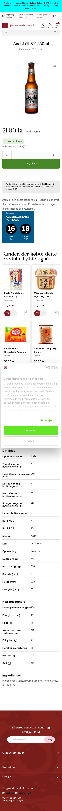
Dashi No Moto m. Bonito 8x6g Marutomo (14, 296)
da (56, 16)
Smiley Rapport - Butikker (13, 798)
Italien (40, 49)
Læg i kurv (31, 163)
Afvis (31, 441)
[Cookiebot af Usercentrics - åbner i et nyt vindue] (44, 367)
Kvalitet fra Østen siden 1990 (26, 16)
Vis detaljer (46, 420)
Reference (24, 49)
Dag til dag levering (10, 16)
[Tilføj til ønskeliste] (54, 65)
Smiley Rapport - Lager (12, 800)
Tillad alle (31, 430)
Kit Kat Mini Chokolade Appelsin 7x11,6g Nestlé (15, 352)
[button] (31, 753)
